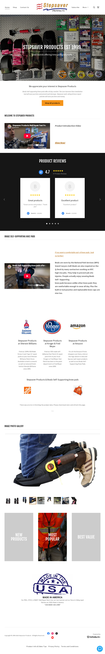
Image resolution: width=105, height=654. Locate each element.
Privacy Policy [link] (53, 646)
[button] (86, 7)
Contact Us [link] (24, 7)
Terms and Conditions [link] (70, 646)
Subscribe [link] (75, 7)
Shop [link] (15, 7)
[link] (52, 7)
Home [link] (7, 7)
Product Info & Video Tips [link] (36, 646)
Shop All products (52, 103)
